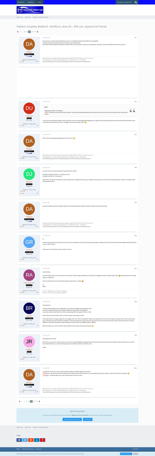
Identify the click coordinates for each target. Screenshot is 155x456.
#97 (136, 268)
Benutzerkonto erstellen (72, 419)
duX (47, 112)
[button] (19, 440)
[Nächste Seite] (37, 32)
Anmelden (88, 419)
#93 (136, 134)
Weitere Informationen (126, 453)
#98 (136, 301)
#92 (136, 101)
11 (32, 31)
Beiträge (22, 61)
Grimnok (46, 371)
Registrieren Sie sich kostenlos (80, 415)
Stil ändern (135, 449)
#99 (136, 335)
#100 (135, 368)
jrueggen (46, 375)
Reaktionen (22, 191)
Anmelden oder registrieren (124, 2)
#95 (136, 202)
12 (35, 31)
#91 (136, 37)
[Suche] (135, 2)
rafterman (47, 373)
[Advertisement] (105, 9)
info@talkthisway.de (87, 58)
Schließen (135, 453)
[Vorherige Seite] (18, 32)
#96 (136, 235)
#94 (136, 167)
